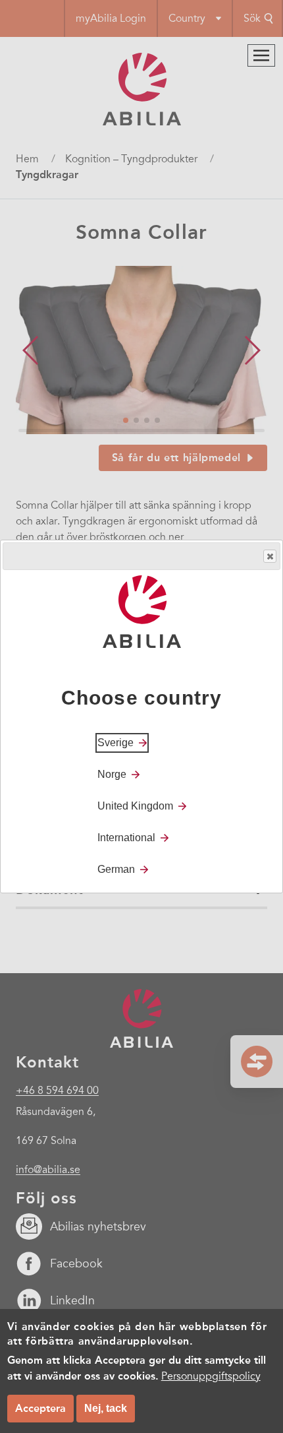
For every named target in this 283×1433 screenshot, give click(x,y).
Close (269, 556)
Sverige (115, 742)
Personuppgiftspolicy (211, 1376)
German (116, 869)
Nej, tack (105, 1408)
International (126, 837)
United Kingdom (135, 806)
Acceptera (40, 1408)
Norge (111, 774)
